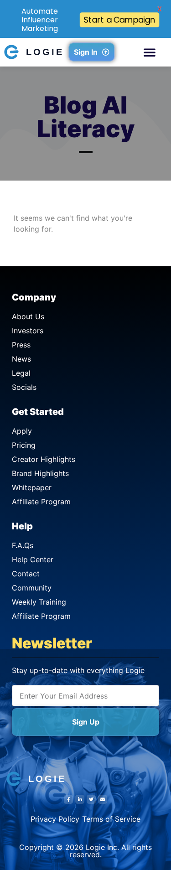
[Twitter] (91, 799)
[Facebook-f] (68, 799)
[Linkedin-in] (79, 799)
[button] (149, 52)
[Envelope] (102, 799)
